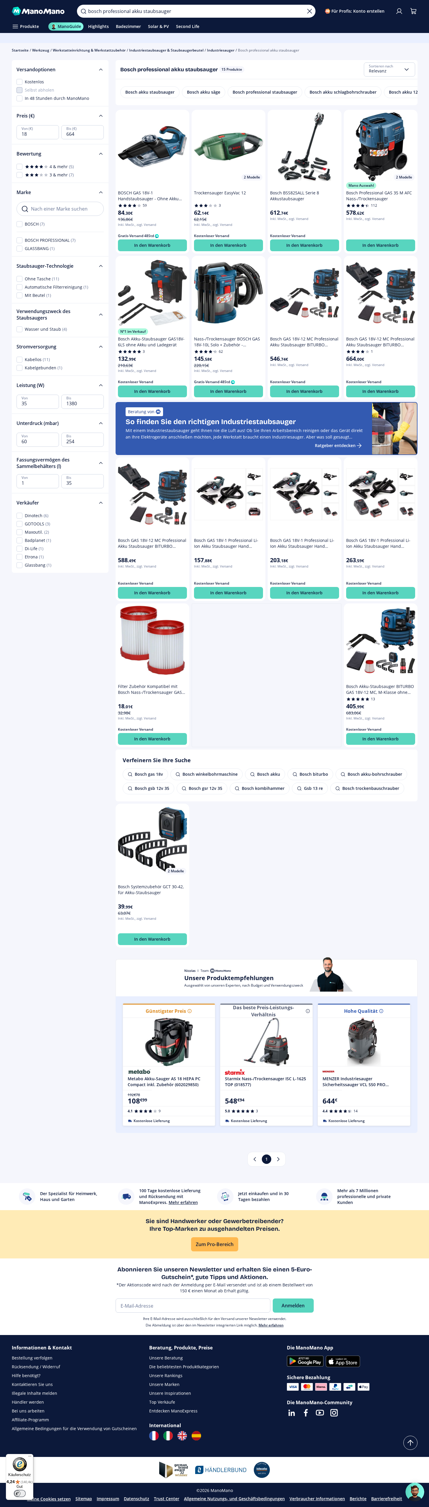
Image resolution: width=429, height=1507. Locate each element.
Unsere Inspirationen (170, 1393)
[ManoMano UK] (182, 1435)
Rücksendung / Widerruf (36, 1366)
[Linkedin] (291, 1412)
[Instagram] (334, 1412)
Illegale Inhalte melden (34, 1393)
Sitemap (83, 1498)
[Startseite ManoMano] (39, 11)
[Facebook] (305, 1412)
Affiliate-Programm (30, 1419)
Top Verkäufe (162, 1402)
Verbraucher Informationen (317, 1498)
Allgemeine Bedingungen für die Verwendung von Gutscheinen (74, 1428)
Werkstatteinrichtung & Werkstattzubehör (89, 50)
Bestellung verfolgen (32, 1358)
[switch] (20, 1493)
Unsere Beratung (166, 1358)
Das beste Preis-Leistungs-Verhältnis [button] (263, 1011)
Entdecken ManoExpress (173, 1411)
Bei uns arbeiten (28, 1411)
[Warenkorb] (413, 11)
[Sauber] (309, 11)
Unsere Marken (164, 1384)
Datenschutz (136, 1498)
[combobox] (389, 69)
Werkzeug (40, 50)
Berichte (358, 1498)
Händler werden (28, 1402)
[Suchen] (83, 11)
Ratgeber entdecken (335, 445)
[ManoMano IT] (168, 1435)
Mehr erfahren (271, 1325)
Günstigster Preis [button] (166, 1011)
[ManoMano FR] (154, 1435)
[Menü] (29, 1457)
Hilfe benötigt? (26, 1375)
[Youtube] (320, 1412)
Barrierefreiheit (386, 1498)
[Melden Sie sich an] (399, 11)
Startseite (20, 50)
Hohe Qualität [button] (361, 1011)
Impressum (108, 1498)
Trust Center (166, 1498)
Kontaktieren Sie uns (32, 1384)
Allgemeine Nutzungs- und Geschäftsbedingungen (234, 1498)
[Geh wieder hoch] (410, 1443)
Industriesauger (220, 50)
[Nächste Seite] (278, 1159)
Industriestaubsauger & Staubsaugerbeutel (166, 50)
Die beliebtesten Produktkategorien (184, 1366)
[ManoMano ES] (196, 1435)
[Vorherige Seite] (254, 1159)
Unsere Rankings (166, 1375)
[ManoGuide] (414, 1492)
